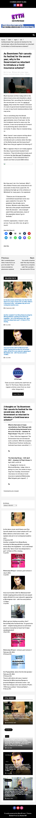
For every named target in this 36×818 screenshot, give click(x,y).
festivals (17, 74)
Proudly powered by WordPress (15, 813)
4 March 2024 (9, 798)
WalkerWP (23, 815)
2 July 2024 (7, 357)
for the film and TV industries (20, 155)
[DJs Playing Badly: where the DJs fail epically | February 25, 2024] (18, 662)
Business (6, 74)
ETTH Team (8, 72)
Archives (6, 503)
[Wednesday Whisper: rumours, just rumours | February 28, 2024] (18, 640)
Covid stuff (11, 74)
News (22, 72)
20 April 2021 (16, 72)
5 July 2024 (7, 324)
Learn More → (18, 394)
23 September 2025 (9, 308)
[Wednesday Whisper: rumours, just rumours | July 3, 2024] (18, 561)
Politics (22, 74)
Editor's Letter (9, 711)
